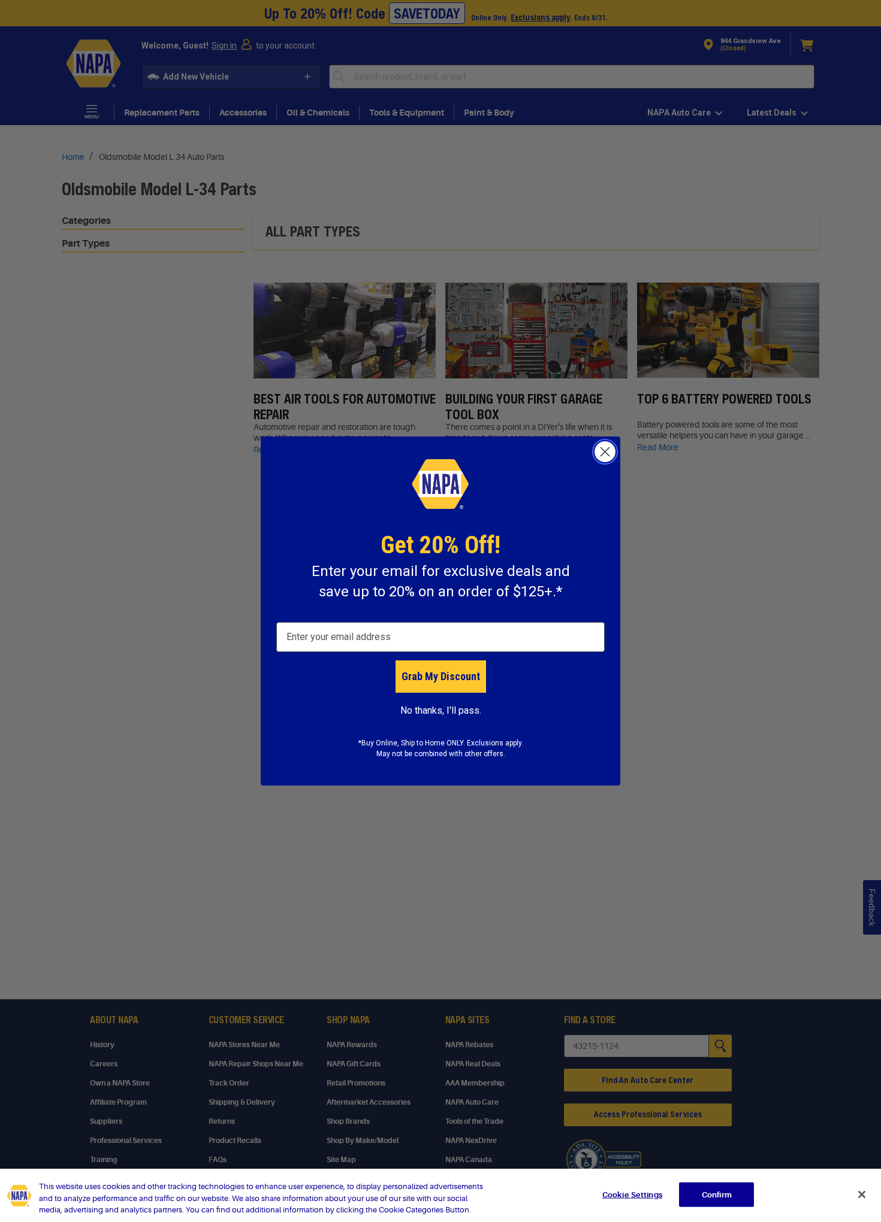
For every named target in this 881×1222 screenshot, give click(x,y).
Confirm (717, 1194)
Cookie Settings (632, 1194)
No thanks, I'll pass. (440, 710)
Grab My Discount (441, 676)
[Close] (862, 1194)
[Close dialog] (605, 451)
